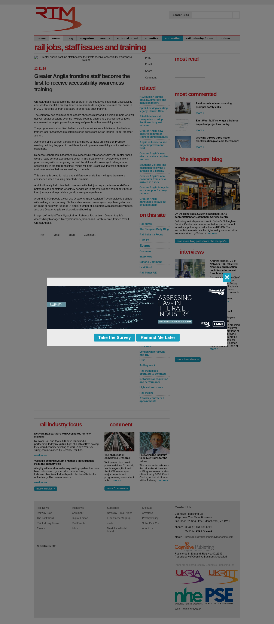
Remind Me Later (158, 337)
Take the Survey (114, 337)
